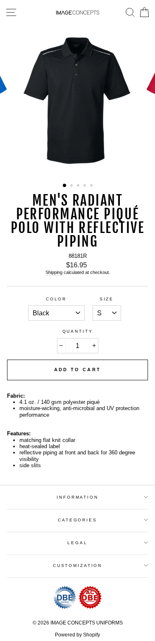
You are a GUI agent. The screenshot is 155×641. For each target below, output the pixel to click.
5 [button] (92, 186)
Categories (77, 520)
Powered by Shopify (77, 635)
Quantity (77, 331)
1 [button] (65, 186)
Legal (77, 542)
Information (77, 497)
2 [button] (72, 186)
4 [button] (85, 186)
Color (56, 299)
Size (107, 299)
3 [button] (79, 186)
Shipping (53, 272)
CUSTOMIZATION (77, 565)
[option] (78, 101)
